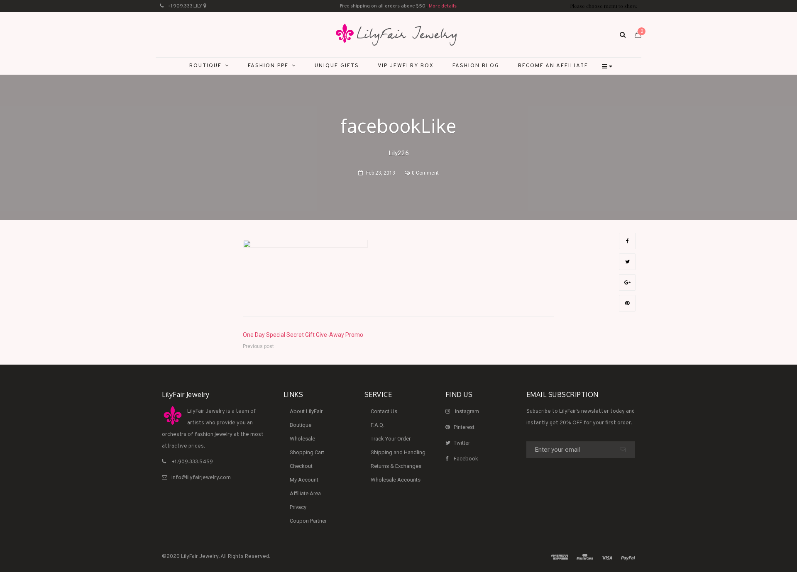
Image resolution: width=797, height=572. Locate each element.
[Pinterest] (627, 303)
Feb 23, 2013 (380, 173)
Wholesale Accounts (396, 480)
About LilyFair (306, 411)
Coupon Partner (308, 521)
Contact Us (384, 411)
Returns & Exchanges (396, 466)
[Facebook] (627, 241)
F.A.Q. (377, 425)
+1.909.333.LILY (185, 6)
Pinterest (464, 427)
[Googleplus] (627, 282)
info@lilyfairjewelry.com (201, 478)
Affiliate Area (305, 493)
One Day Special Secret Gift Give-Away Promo (303, 334)
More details (443, 6)
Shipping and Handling (398, 452)
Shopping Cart (307, 452)
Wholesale (302, 439)
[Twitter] (627, 261)
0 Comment (425, 173)
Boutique (300, 425)
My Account (304, 480)
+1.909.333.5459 (192, 462)
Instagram (467, 411)
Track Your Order (391, 439)
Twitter (462, 443)
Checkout (301, 466)
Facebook (466, 458)
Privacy (298, 507)
